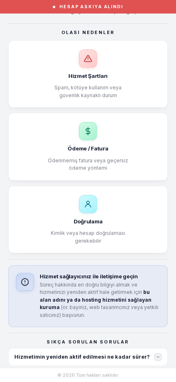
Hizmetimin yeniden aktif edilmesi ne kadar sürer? (82, 357)
